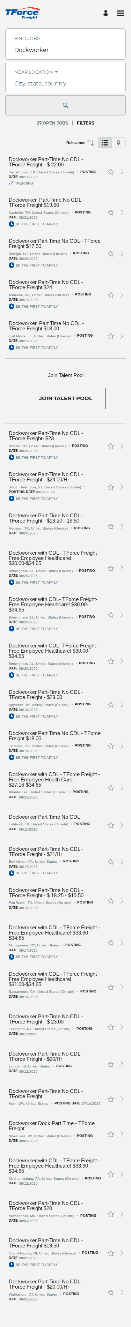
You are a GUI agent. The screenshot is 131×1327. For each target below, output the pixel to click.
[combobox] (65, 50)
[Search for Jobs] (65, 105)
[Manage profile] (106, 13)
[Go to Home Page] (22, 13)
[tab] (105, 142)
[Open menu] (120, 13)
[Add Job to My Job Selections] (110, 172)
